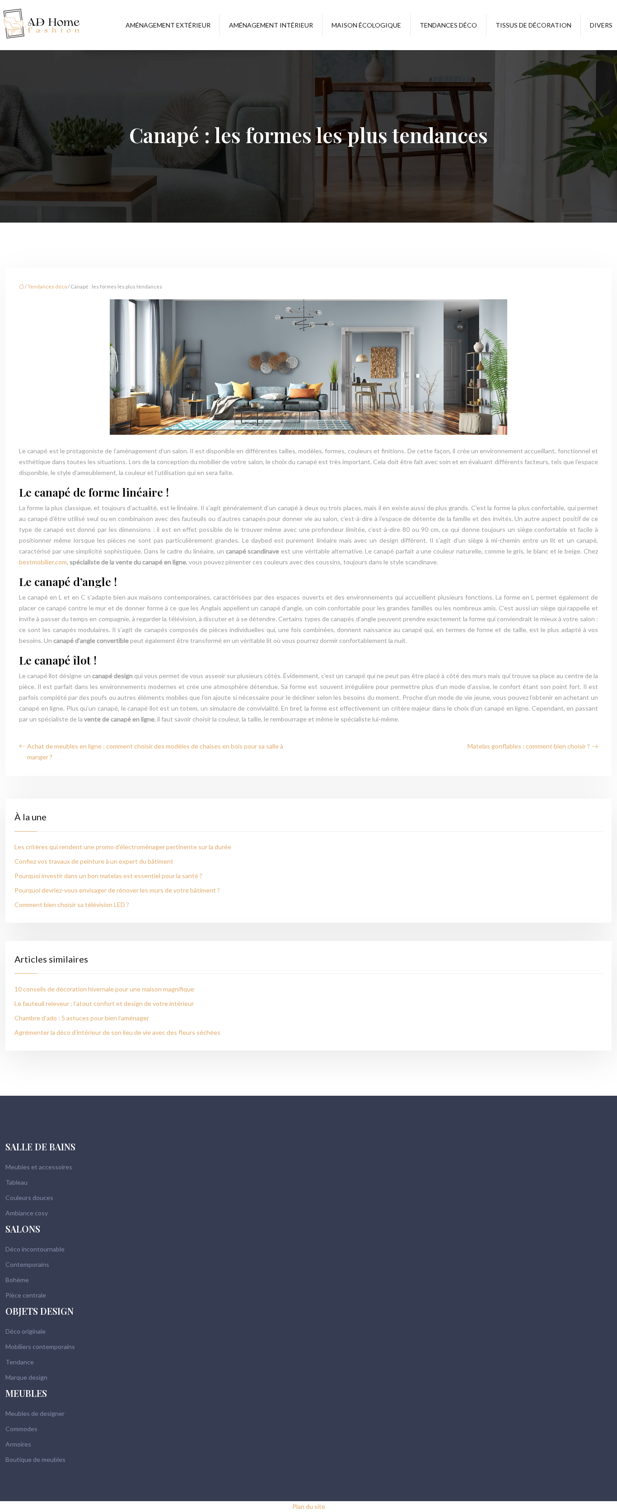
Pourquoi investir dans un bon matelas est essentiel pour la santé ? (108, 875)
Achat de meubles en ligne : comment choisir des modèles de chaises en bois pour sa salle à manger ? (155, 751)
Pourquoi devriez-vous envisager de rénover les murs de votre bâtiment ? (117, 890)
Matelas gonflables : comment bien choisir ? (528, 746)
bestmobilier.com (43, 562)
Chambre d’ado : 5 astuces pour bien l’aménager (81, 1018)
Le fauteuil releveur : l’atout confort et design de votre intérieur (104, 1003)
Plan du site (308, 1506)
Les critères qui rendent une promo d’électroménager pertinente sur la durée (122, 847)
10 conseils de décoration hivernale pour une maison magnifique (104, 989)
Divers (601, 25)
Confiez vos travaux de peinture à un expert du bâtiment (93, 861)
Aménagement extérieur (168, 25)
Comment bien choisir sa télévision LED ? (71, 904)
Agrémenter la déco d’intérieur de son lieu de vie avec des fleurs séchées (117, 1032)
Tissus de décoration (533, 25)
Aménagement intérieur (271, 25)
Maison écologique (366, 25)
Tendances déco (448, 25)
